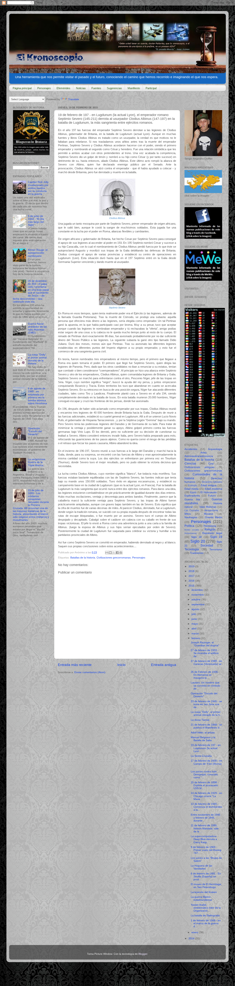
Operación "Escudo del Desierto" (35, 431)
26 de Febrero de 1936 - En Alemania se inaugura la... (205, 675)
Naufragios (191, 517)
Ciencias (190, 463)
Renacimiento (191, 533)
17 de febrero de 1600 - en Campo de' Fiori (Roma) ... (206, 763)
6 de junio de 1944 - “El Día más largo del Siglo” (36, 220)
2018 (192, 571)
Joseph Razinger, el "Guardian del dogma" (205, 644)
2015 (192, 585)
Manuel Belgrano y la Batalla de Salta (203, 739)
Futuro (212, 495)
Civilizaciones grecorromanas (114, 557)
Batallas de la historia (82, 557)
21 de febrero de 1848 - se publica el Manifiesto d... (206, 726)
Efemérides (63, 88)
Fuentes (96, 88)
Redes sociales (192, 530)
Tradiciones (196, 553)
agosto (195, 609)
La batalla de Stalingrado (205, 915)
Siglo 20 (197, 541)
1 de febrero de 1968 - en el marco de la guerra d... (206, 923)
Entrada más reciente (75, 665)
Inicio (121, 665)
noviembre (198, 594)
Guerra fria (192, 499)
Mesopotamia (211, 510)
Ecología (192, 485)
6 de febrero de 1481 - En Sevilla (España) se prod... (206, 876)
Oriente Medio (213, 517)
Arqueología (215, 449)
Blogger (142, 954)
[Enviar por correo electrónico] (107, 552)
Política (189, 525)
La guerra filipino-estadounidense (201, 898)
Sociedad (206, 545)
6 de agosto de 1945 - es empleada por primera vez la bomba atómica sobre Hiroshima (37, 396)
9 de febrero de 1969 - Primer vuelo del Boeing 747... (206, 850)
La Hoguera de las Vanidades (201, 867)
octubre (196, 599)
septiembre (198, 604)
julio (194, 614)
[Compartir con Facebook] (117, 552)
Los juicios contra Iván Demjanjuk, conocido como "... (204, 774)
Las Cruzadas (192, 510)
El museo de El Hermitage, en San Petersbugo (206, 886)
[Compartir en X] (114, 552)
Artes (203, 452)
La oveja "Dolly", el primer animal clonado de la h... (206, 713)
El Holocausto (208, 492)
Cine (211, 463)
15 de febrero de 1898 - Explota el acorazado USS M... (204, 785)
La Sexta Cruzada (201, 756)
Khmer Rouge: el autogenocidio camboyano (38, 253)
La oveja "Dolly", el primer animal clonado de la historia (37, 359)
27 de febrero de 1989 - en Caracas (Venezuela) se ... (206, 664)
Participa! (151, 88)
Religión (210, 529)
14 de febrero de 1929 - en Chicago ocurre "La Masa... (206, 796)
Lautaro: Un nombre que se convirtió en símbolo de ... (205, 685)
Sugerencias (114, 88)
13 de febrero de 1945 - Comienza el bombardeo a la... (206, 807)
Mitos (188, 513)
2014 (192, 938)
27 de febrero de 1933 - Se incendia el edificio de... (205, 653)
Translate (73, 99)
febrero (196, 638)
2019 (192, 566)
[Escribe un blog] (110, 552)
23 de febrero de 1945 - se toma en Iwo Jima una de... (206, 704)
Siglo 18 (196, 537)
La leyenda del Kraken (204, 892)
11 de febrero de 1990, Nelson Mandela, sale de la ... (205, 828)
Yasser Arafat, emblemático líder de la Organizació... (206, 907)
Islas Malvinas (208, 506)
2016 (192, 580)
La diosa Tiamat (200, 720)
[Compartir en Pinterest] (121, 552)
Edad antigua (208, 485)
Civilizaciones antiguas (199, 467)
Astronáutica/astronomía (199, 456)
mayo (195, 623)
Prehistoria (210, 526)
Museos (208, 513)
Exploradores (192, 495)
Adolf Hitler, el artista (203, 732)
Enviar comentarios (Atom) (89, 672)
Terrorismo (215, 549)
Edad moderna (213, 488)
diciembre (197, 590)
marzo (195, 633)
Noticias (81, 88)
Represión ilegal (212, 533)
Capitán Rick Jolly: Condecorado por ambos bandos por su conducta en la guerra (38, 188)
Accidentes (191, 449)
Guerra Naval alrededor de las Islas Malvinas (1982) (37, 328)
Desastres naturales (212, 482)
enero (195, 932)
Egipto (193, 492)
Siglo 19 (216, 536)
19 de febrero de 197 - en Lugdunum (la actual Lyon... (206, 748)
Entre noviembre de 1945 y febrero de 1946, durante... (205, 817)
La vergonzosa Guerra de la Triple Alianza (36, 462)
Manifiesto (134, 88)
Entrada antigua (163, 665)
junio (194, 619)
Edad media (191, 488)
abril (194, 628)
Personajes (44, 88)
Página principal (22, 88)
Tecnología (192, 549)
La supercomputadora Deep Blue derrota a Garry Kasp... (204, 839)
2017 (192, 576)
